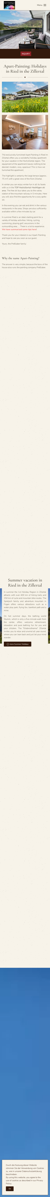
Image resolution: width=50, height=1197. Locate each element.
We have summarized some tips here (19, 229)
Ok (10, 1189)
